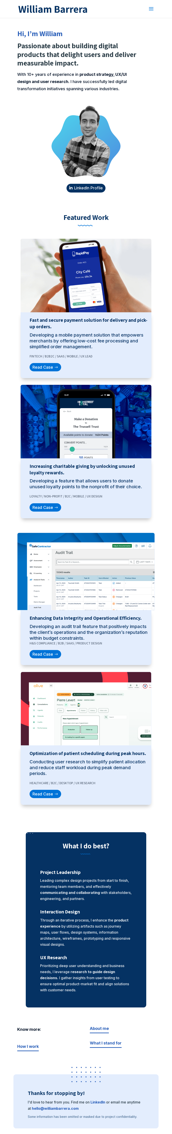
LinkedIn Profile (88, 188)
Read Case (42, 367)
